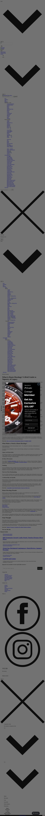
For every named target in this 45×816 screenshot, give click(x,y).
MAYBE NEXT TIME (31, 431)
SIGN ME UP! (31, 428)
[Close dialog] (39, 384)
